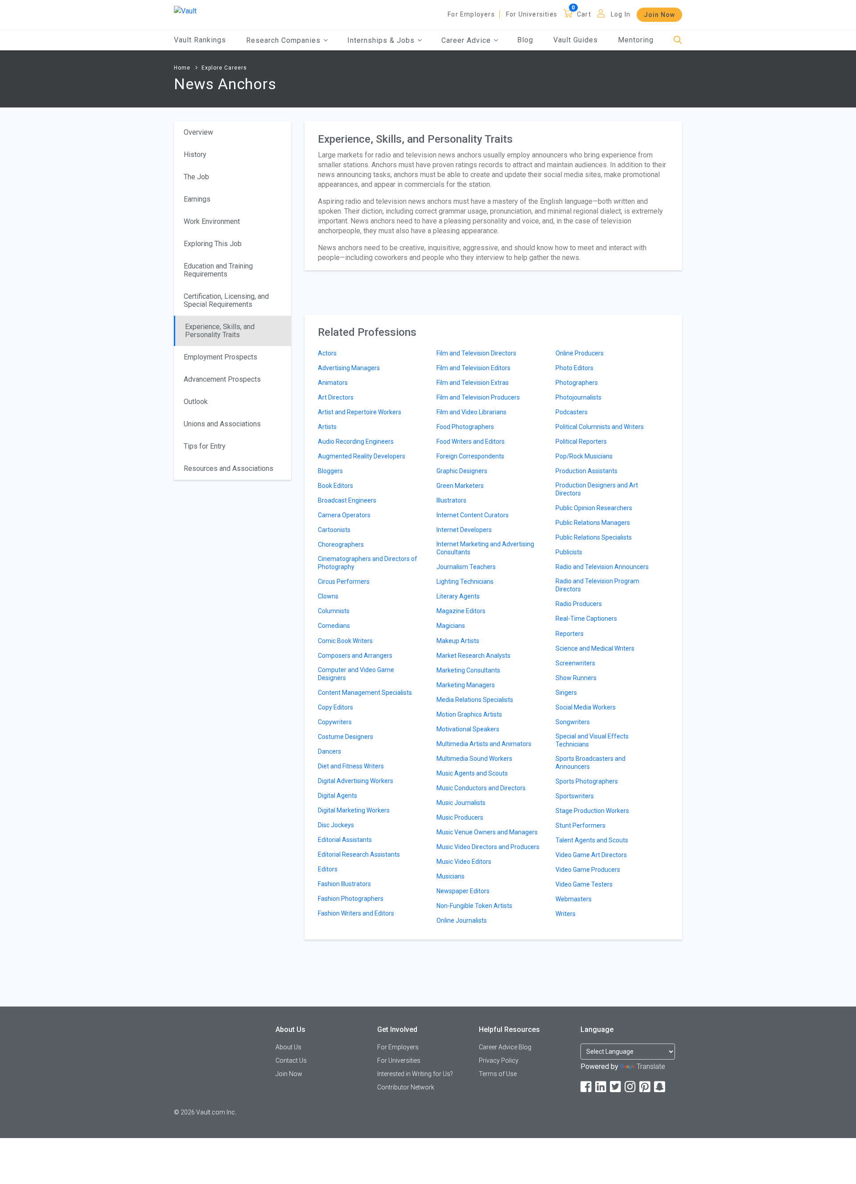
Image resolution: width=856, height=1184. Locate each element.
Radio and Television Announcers (602, 566)
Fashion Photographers (350, 898)
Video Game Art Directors (591, 854)
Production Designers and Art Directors (597, 489)
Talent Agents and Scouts (592, 840)
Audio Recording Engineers (356, 441)
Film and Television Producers (478, 397)
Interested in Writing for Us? (415, 1073)
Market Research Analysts (473, 655)
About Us (288, 1047)
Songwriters (573, 722)
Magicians (450, 625)
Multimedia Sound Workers (474, 758)
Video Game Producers (588, 869)
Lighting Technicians (465, 581)
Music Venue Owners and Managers (487, 832)
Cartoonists (334, 529)
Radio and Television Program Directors (597, 585)
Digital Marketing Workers (354, 810)
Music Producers (459, 817)
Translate (651, 1066)
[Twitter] (616, 1087)
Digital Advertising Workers (355, 780)
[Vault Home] (185, 10)
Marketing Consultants (468, 670)
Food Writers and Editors (470, 441)
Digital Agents (337, 795)
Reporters (570, 633)
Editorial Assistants (345, 839)
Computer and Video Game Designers (356, 673)
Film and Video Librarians (471, 412)
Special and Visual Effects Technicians (592, 740)
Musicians (450, 876)
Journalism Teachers (466, 566)
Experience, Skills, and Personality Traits (220, 330)
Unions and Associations (222, 424)
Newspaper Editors (463, 891)
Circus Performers (344, 581)
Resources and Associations (228, 468)
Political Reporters (581, 441)
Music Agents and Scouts (472, 773)
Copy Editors (335, 707)
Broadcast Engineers (347, 500)
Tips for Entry (205, 446)
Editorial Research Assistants (359, 854)
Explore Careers (224, 68)
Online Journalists (461, 920)
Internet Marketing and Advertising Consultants (485, 548)
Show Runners (576, 677)
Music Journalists (461, 802)
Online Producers (580, 353)
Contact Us (291, 1060)
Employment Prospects (220, 357)
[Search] (678, 40)
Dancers (329, 751)
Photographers (577, 382)
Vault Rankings (200, 40)
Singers (566, 692)
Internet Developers (464, 529)
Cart (584, 14)
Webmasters (574, 899)
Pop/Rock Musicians (584, 456)
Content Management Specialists (365, 692)
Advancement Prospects (222, 379)
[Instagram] (631, 1087)
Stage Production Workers (592, 810)
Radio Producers (579, 603)
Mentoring (636, 40)
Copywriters (335, 722)
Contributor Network (405, 1087)
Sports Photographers (587, 781)
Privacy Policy (499, 1060)
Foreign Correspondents (470, 456)
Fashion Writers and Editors (356, 913)
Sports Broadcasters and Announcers (591, 762)
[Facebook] (586, 1087)
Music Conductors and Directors (481, 788)
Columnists (334, 611)
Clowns (328, 596)
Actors (327, 353)
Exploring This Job (213, 243)
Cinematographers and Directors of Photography (367, 562)
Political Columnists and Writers (600, 426)
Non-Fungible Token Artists (474, 905)
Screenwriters (575, 663)
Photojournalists (578, 397)
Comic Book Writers (345, 640)
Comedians (334, 625)
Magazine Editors (461, 611)
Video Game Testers (584, 884)
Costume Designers (345, 736)
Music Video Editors (463, 861)
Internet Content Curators (472, 515)
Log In (620, 14)
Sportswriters (575, 796)
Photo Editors (574, 367)
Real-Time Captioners (586, 618)
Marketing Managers (465, 685)
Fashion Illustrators (344, 883)
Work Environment (212, 221)
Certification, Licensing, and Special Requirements (226, 300)
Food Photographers (465, 426)
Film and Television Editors (473, 367)
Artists (327, 426)
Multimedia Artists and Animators (483, 743)
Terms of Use (498, 1073)
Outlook (196, 401)
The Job (196, 177)
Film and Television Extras (472, 382)
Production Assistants (586, 470)
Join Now (659, 14)
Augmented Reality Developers (361, 456)
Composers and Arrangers (355, 655)
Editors (327, 869)
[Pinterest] (645, 1087)
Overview (198, 132)
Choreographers (341, 544)
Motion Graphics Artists (469, 714)
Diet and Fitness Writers (351, 766)
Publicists (569, 552)
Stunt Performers (580, 825)
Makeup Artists (457, 640)
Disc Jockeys (336, 825)
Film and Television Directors (476, 353)
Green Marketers (460, 485)
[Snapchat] (660, 1087)
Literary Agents (458, 596)
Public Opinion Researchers (594, 508)
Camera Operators (344, 515)
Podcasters (572, 412)
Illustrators (451, 500)
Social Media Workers (586, 707)
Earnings (197, 199)
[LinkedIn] (601, 1087)
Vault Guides (575, 40)
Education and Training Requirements (218, 270)
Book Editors (335, 485)
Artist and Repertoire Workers (359, 412)
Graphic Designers (461, 470)
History (195, 154)
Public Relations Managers (593, 522)
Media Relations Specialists (474, 699)
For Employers (471, 14)
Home (182, 68)
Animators (333, 382)
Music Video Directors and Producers (487, 846)
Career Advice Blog (505, 1047)
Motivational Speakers (467, 729)
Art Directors (336, 397)
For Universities (531, 14)
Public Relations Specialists (594, 537)
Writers (566, 913)
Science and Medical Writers (595, 648)
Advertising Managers (349, 367)
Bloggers (330, 470)
